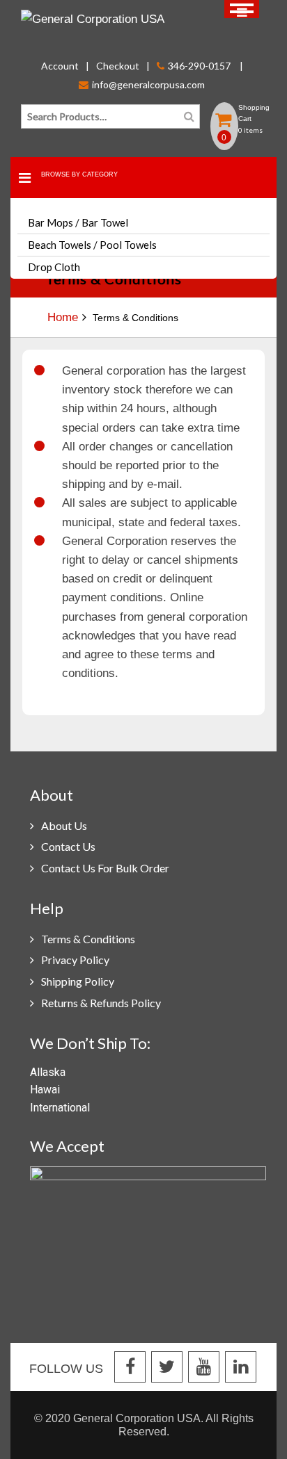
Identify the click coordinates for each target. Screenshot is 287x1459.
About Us (64, 825)
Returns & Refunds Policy (101, 1002)
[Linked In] (240, 1368)
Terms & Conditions (88, 938)
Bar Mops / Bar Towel (78, 222)
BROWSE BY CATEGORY (79, 174)
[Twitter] (167, 1368)
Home (62, 317)
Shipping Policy (77, 981)
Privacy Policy (75, 959)
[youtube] (203, 1368)
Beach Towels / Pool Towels (92, 244)
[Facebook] (130, 1368)
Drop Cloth (54, 267)
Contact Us (68, 846)
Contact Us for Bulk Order (105, 867)
